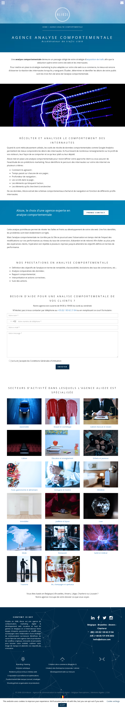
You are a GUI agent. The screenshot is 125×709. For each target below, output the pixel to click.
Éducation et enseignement (62, 458)
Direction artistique (23, 668)
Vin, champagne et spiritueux (62, 584)
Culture (24, 458)
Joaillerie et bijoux (62, 521)
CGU (108, 692)
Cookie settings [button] (113, 701)
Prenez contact (96, 212)
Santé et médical (100, 553)
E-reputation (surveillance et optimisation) (23, 675)
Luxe (101, 521)
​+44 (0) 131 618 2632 (104, 635)
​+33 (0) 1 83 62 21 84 (104, 632)
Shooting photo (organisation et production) (23, 683)
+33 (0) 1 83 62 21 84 (67, 310)
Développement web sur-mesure (62, 672)
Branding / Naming (23, 664)
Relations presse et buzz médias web (23, 672)
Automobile (24, 427)
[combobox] (11, 321)
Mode (24, 553)
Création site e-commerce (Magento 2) (62, 664)
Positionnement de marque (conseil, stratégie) (23, 679)
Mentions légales (97, 692)
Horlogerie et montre (62, 490)
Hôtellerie (100, 490)
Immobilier (24, 521)
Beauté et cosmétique (62, 427)
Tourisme (24, 584)
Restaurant (62, 553)
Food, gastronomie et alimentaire (24, 490)
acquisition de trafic (95, 59)
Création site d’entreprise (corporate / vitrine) (62, 668)
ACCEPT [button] (62, 705)
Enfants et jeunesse (101, 458)
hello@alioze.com (102, 639)
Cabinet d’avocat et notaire (100, 427)
